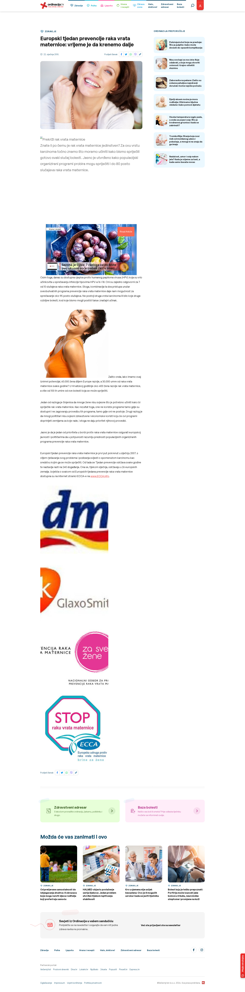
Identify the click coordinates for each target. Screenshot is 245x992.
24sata (103, 969)
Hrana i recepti (86, 950)
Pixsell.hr (123, 969)
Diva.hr (74, 969)
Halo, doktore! (107, 950)
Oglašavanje (46, 983)
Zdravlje (78, 5)
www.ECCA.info (99, 476)
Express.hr (135, 969)
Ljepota (109, 5)
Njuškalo (94, 969)
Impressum (59, 983)
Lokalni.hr (83, 969)
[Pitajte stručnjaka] (242, 965)
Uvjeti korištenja (74, 983)
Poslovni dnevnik (61, 969)
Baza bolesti (153, 950)
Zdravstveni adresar (131, 950)
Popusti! (113, 969)
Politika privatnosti (93, 983)
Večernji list (45, 969)
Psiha (94, 5)
